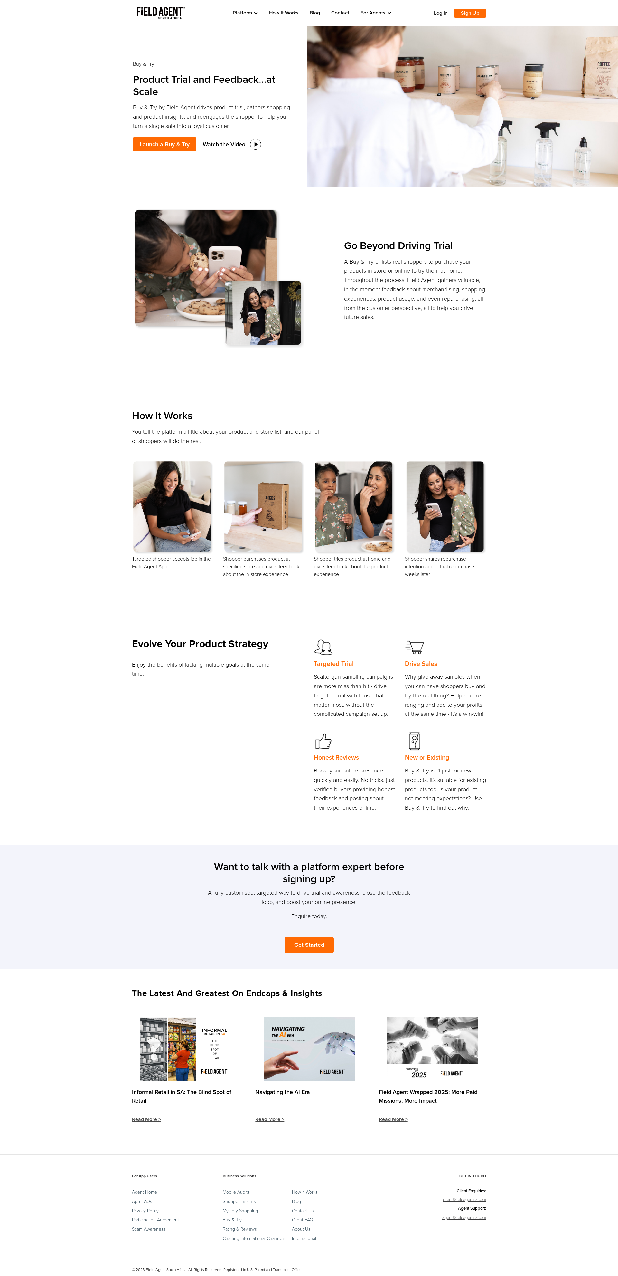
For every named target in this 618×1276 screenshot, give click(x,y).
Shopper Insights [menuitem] (239, 1201)
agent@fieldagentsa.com (464, 1217)
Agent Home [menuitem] (144, 1192)
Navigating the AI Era (282, 1092)
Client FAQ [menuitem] (302, 1220)
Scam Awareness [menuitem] (148, 1229)
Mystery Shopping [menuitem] (240, 1211)
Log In (441, 13)
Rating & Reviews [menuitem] (240, 1229)
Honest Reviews (336, 758)
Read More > (146, 1119)
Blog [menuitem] (296, 1201)
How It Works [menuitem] (304, 1192)
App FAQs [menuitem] (142, 1201)
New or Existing (427, 758)
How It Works (283, 13)
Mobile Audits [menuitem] (236, 1192)
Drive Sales (421, 664)
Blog (315, 13)
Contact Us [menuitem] (303, 1211)
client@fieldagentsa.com (464, 1199)
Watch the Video (224, 144)
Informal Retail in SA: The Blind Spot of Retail (181, 1096)
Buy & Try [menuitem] (232, 1220)
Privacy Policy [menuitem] (145, 1211)
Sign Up (470, 13)
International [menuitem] (304, 1238)
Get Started (309, 944)
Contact (340, 13)
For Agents (372, 13)
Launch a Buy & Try (165, 144)
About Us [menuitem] (301, 1229)
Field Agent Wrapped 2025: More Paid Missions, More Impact (428, 1096)
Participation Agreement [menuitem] (155, 1220)
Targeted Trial (334, 664)
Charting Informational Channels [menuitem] (254, 1238)
